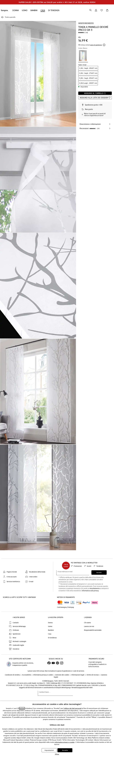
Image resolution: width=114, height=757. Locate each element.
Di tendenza (53, 10)
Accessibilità (26, 675)
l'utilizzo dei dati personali (72, 708)
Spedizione (16, 634)
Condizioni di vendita (12, 675)
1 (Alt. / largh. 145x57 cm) (88, 68)
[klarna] (94, 602)
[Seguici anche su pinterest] (57, 663)
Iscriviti (99, 572)
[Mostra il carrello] (107, 12)
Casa (43, 10)
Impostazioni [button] (49, 750)
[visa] (66, 602)
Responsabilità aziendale (93, 630)
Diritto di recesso (93, 675)
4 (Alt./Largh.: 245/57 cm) (88, 83)
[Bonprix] (4, 11)
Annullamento (95, 588)
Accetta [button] (65, 750)
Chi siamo (87, 622)
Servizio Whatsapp (19, 626)
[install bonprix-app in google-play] (26, 603)
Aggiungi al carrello (94, 93)
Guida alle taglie (18, 645)
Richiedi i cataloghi (19, 641)
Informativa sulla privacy (90, 591)
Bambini (34, 10)
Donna (15, 10)
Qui (26, 715)
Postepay (70, 607)
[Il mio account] (96, 12)
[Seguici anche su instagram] (61, 663)
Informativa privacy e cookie (43, 675)
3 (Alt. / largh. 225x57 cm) (88, 78)
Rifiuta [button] (57, 754)
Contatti (16, 622)
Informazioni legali (78, 675)
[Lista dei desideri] (102, 12)
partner (21, 708)
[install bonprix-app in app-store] (10, 603)
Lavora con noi (89, 626)
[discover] (79, 602)
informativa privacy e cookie (64, 742)
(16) (86, 32)
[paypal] (86, 602)
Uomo (24, 10)
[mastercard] (60, 602)
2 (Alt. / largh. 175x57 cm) (88, 73)
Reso (14, 638)
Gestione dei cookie (62, 675)
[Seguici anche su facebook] (49, 663)
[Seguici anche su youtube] (53, 663)
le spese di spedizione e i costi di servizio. (69, 671)
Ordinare (16, 630)
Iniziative (16, 649)
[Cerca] (91, 10)
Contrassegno (62, 607)
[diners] (72, 602)
